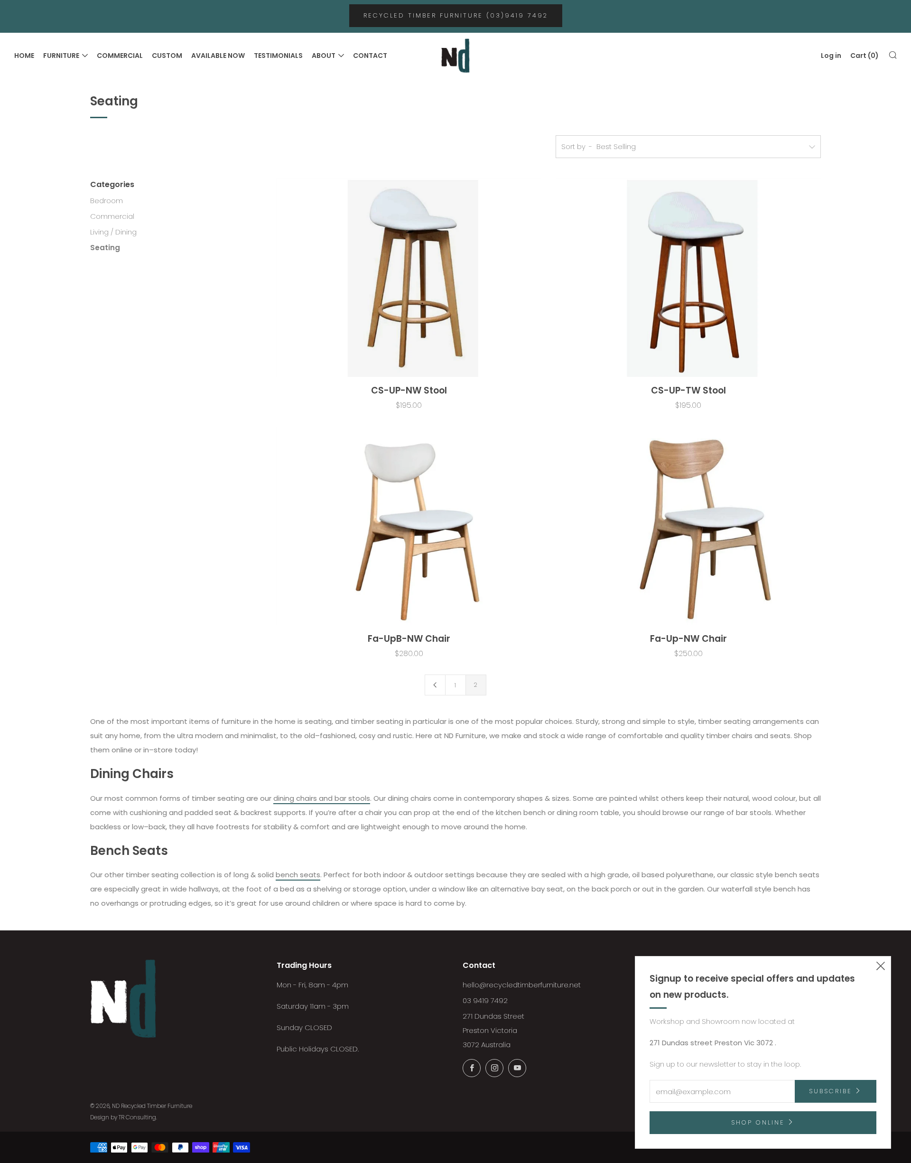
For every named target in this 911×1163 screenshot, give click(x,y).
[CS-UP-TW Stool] (688, 277)
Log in (831, 55)
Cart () (864, 55)
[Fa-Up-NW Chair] (688, 525)
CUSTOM (167, 55)
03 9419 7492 (485, 1000)
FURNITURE (61, 55)
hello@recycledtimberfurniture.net (522, 985)
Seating (105, 248)
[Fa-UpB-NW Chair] (409, 525)
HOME (24, 55)
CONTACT (370, 55)
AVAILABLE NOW (218, 55)
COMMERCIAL (120, 55)
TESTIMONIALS (278, 55)
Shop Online (758, 1122)
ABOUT (323, 55)
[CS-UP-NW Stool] (409, 277)
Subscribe (830, 1091)
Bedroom (106, 201)
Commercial (112, 216)
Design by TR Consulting (123, 1117)
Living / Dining (113, 232)
